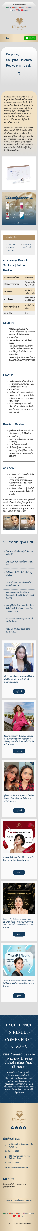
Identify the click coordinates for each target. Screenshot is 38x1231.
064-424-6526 (13, 1151)
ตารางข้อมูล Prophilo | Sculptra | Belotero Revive (12, 244)
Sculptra (11, 247)
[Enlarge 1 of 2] (16, 518)
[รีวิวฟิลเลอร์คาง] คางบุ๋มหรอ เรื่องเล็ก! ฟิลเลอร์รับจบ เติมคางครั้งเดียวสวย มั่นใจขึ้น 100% (19, 798)
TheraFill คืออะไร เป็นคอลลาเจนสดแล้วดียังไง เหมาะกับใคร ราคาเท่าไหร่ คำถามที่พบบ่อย (18, 983)
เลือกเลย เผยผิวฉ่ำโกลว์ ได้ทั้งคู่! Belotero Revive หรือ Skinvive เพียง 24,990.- (20, 595)
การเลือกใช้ (27, 247)
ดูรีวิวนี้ (19, 691)
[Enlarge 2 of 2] (32, 518)
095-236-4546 (13, 1162)
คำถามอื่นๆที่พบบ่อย (20, 542)
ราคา (19, 872)
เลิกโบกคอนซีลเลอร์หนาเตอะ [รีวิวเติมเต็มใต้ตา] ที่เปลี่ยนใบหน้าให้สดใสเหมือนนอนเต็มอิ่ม (19, 679)
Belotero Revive (27, 244)
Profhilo (11, 250)
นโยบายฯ (29, 1200)
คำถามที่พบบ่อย (19, 1200)
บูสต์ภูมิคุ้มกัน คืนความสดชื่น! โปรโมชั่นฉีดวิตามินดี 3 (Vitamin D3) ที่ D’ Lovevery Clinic (20, 608)
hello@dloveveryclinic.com (18, 1167)
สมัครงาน (9, 1200)
